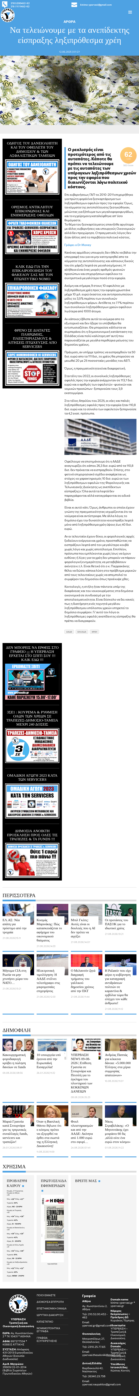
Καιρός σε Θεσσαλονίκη (16, 1227)
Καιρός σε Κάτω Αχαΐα (15, 1245)
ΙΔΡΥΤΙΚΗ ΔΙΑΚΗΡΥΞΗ (50, 1314)
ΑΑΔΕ (69, 632)
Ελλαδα (81, 632)
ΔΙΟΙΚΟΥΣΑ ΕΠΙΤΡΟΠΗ (50, 1301)
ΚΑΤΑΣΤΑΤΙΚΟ (45, 1321)
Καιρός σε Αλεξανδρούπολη (17, 1262)
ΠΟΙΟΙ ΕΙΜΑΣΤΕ (46, 1295)
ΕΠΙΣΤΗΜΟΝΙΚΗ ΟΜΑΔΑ (51, 1308)
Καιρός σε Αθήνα (13, 1193)
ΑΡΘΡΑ (69, 21)
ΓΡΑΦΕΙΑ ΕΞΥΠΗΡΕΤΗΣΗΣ (47, 1339)
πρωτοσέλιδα (52, 1264)
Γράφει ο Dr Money (77, 245)
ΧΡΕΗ (94, 632)
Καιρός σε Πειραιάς (14, 1210)
